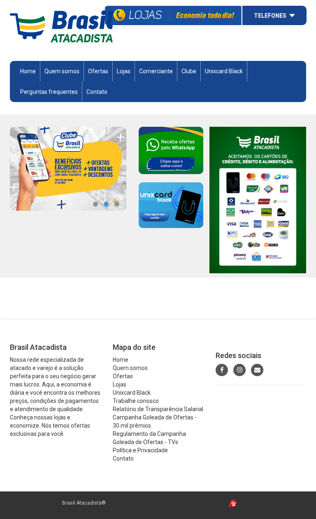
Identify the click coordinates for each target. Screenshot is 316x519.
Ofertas (123, 376)
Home (28, 71)
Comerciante (156, 71)
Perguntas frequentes (49, 91)
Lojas (123, 71)
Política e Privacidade (140, 450)
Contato (96, 91)
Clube (188, 71)
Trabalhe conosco (136, 401)
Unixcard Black (224, 71)
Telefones (270, 15)
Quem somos (61, 71)
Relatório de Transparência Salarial (158, 409)
